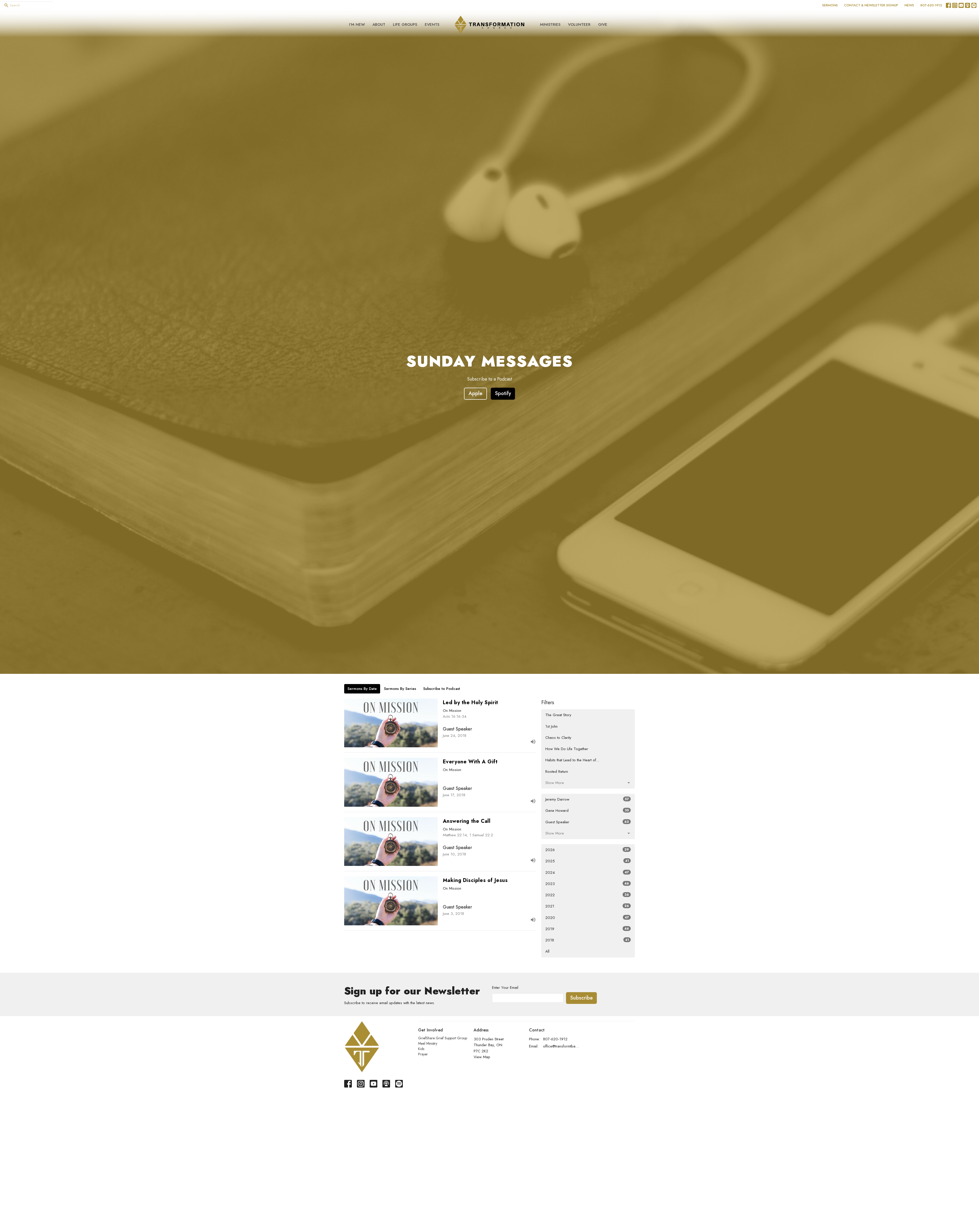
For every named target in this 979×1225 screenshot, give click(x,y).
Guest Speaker (587, 822)
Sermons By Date (362, 688)
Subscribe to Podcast (441, 688)
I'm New (357, 24)
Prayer (423, 1054)
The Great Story (558, 715)
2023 (587, 884)
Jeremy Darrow (587, 799)
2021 (587, 906)
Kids (421, 1048)
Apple (475, 393)
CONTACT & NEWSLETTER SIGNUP (871, 5)
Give (602, 24)
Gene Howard (587, 810)
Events (432, 24)
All (547, 951)
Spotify (503, 393)
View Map (482, 1057)
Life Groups (405, 24)
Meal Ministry (427, 1043)
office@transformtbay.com (561, 1046)
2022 (587, 895)
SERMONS (830, 5)
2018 (587, 940)
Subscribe (581, 998)
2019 (587, 929)
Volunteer (579, 24)
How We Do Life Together (566, 749)
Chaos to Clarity (558, 737)
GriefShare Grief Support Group (442, 1038)
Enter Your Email (505, 987)
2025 (587, 861)
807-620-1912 (931, 5)
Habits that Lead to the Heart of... (572, 760)
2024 (587, 872)
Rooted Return (556, 771)
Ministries (550, 24)
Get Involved (430, 1030)
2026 (587, 850)
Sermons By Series (400, 688)
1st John (551, 726)
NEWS (909, 5)
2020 (587, 917)
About (378, 24)
